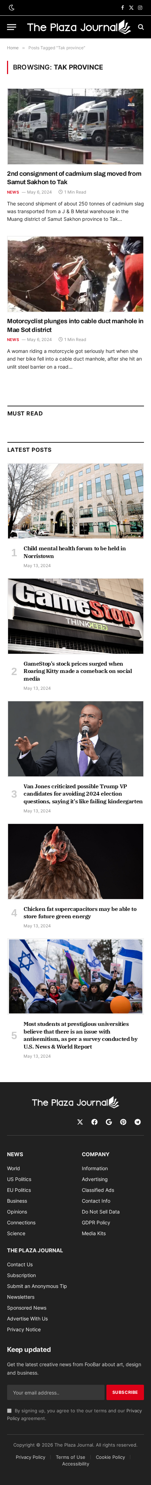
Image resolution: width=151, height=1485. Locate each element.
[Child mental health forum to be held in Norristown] (75, 501)
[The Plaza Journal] (79, 26)
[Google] (109, 1122)
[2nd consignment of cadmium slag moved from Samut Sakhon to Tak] (75, 126)
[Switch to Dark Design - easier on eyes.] (11, 8)
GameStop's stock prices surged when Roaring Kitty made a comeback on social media (78, 671)
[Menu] (11, 27)
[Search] (140, 27)
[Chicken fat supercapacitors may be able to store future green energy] (75, 861)
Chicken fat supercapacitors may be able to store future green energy (80, 912)
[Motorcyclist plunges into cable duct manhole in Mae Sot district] (75, 274)
